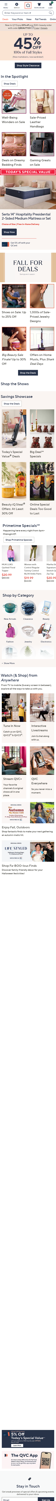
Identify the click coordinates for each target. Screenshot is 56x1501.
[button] (5, 6)
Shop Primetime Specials (19, 539)
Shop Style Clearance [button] (28, 65)
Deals (5, 19)
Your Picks (17, 19)
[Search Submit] (51, 13)
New (29, 19)
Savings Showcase (17, 396)
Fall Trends (40, 19)
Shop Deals (10, 83)
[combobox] (25, 13)
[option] (28, 27)
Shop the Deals (12, 403)
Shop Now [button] (9, 232)
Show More (9, 663)
